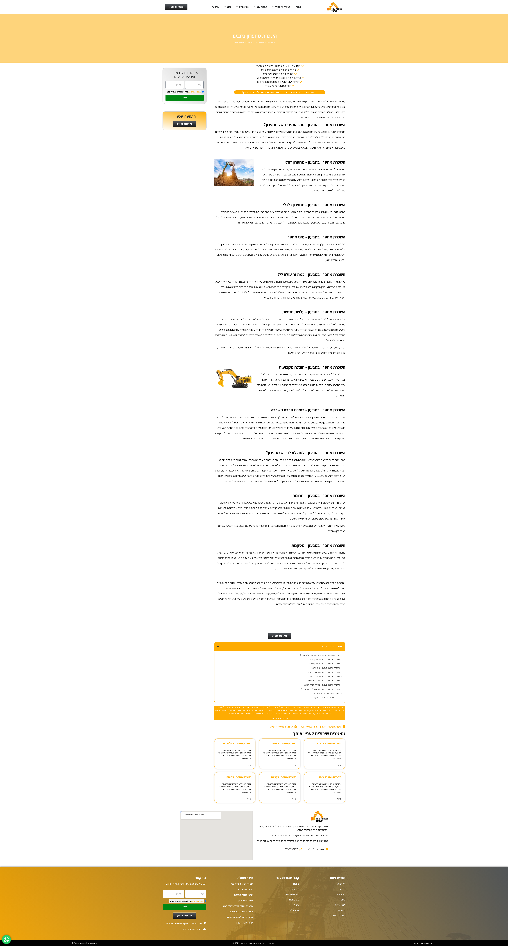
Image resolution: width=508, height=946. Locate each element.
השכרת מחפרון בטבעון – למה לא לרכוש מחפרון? (320, 689)
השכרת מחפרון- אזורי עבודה (258, 42)
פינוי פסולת (244, 6)
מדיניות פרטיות (182, 92)
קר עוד (339, 765)
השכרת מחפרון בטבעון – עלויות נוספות (324, 676)
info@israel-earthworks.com (84, 943)
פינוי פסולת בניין (245, 900)
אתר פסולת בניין (245, 889)
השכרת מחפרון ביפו (330, 777)
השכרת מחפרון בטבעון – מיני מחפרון (325, 668)
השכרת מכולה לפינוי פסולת (240, 911)
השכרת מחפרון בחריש (329, 743)
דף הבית (272, 42)
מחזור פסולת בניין (244, 922)
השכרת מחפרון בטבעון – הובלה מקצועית (323, 680)
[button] (218, 646)
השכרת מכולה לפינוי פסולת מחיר (238, 905)
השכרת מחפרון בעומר (284, 743)
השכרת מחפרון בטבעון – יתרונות (326, 693)
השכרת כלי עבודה (282, 6)
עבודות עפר (262, 6)
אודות (298, 6)
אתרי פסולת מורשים (243, 894)
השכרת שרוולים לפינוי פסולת (239, 917)
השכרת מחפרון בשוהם (238, 777)
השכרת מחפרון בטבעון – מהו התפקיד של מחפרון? (320, 655)
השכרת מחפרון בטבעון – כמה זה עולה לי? (323, 672)
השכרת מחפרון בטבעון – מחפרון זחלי (325, 659)
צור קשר (215, 6)
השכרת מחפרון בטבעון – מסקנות (326, 697)
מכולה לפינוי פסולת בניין (242, 883)
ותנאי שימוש (171, 92)
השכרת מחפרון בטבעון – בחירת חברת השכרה (321, 684)
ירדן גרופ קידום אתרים (423, 943)
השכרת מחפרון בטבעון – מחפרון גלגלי (324, 663)
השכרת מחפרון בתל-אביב (237, 743)
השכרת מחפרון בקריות (283, 777)
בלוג (229, 6)
